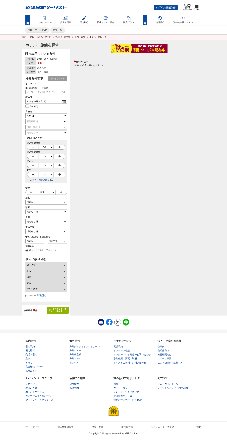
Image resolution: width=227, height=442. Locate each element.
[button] (166, 7)
